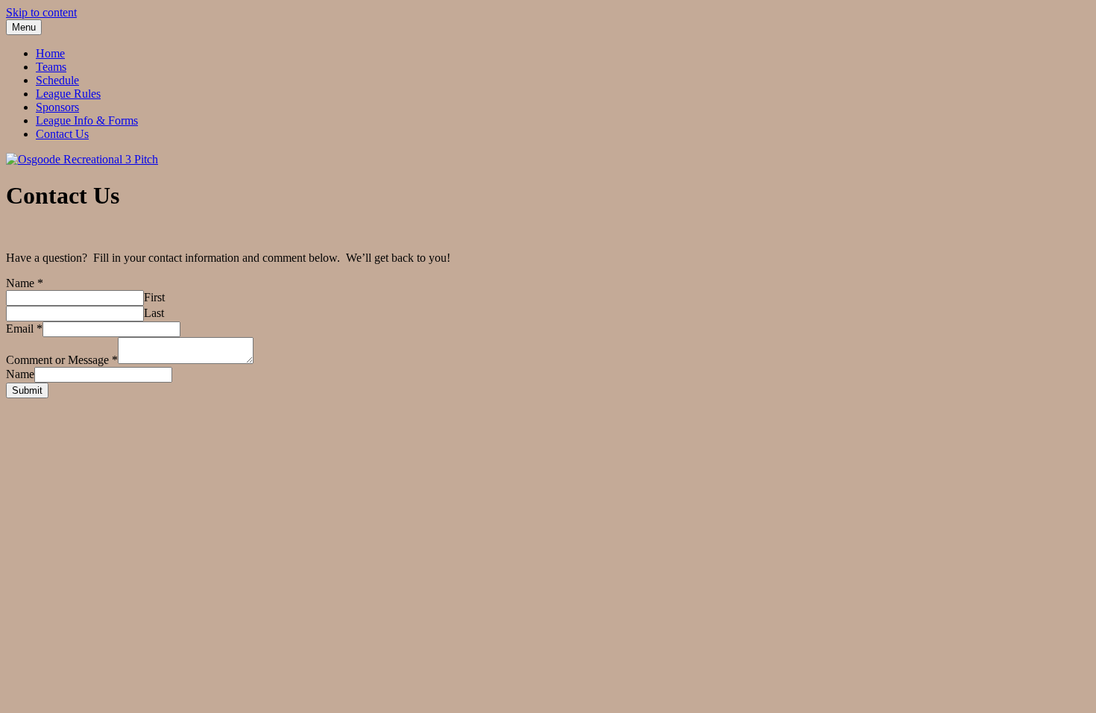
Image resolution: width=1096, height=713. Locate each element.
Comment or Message (62, 360)
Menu (24, 27)
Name (24, 283)
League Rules (68, 93)
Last (154, 313)
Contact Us (62, 134)
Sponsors (57, 107)
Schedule (57, 80)
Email (24, 328)
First (154, 297)
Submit (27, 390)
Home (50, 53)
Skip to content (41, 12)
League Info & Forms (87, 120)
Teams (51, 66)
